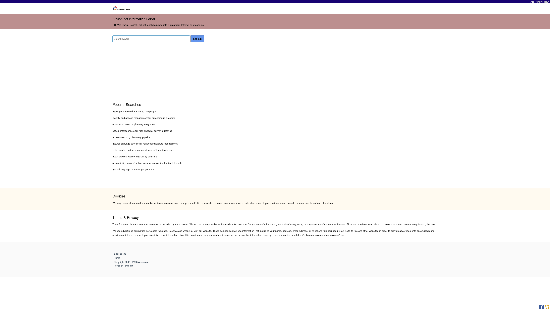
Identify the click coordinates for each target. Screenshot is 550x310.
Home (117, 257)
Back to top (120, 253)
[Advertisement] (234, 76)
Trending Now (541, 1)
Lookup (197, 38)
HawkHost (128, 265)
